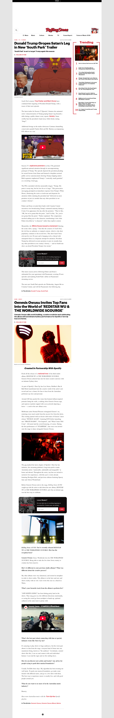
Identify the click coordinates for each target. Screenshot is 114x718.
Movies (50, 35)
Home (15, 39)
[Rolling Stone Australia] (57, 31)
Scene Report (67, 35)
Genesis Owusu (36, 703)
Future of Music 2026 (83, 35)
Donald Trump (35, 291)
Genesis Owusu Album (49, 703)
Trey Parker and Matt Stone (45, 101)
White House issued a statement (45, 226)
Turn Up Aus (50, 696)
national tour (43, 373)
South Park (44, 291)
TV (58, 35)
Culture (41, 35)
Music (33, 35)
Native (59, 703)
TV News (23, 39)
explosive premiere (37, 166)
